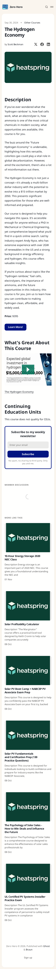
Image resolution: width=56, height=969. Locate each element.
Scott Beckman (15, 44)
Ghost (46, 946)
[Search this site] (46, 7)
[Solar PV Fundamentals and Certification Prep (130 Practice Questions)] (28, 751)
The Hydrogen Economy (19, 391)
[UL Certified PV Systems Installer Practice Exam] (28, 892)
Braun (29, 949)
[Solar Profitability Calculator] (28, 618)
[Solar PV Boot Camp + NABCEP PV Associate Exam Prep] (28, 683)
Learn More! (15, 327)
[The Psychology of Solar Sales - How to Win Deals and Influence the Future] (28, 823)
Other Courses (32, 22)
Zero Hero (16, 7)
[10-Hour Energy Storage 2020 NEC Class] (28, 552)
